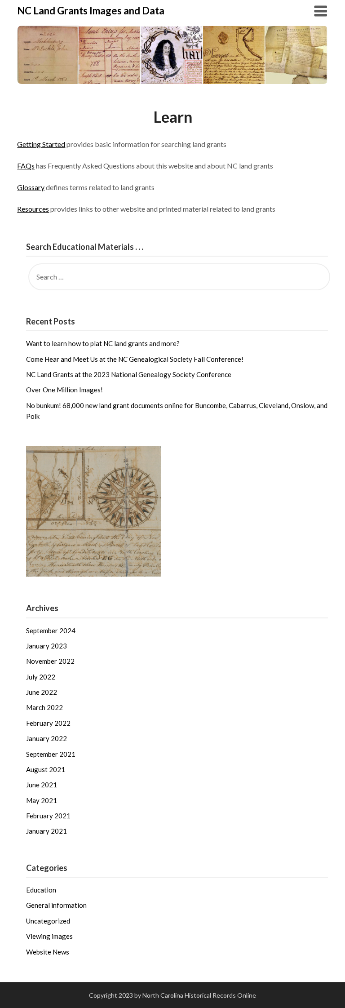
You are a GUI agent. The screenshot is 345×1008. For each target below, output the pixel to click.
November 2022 (50, 661)
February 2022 (48, 723)
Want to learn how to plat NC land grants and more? (103, 343)
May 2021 (41, 800)
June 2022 (41, 692)
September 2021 (50, 754)
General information (56, 905)
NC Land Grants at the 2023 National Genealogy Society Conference (128, 374)
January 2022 (46, 738)
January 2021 (46, 831)
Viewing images (49, 936)
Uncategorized (48, 921)
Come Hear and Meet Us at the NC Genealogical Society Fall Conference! (134, 359)
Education (41, 890)
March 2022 (44, 707)
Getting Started (41, 144)
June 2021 (41, 785)
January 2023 (46, 646)
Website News (47, 952)
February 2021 (48, 816)
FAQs (26, 165)
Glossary (30, 187)
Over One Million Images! (64, 390)
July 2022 (40, 677)
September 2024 (50, 630)
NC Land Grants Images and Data (90, 10)
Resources (33, 208)
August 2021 (45, 769)
